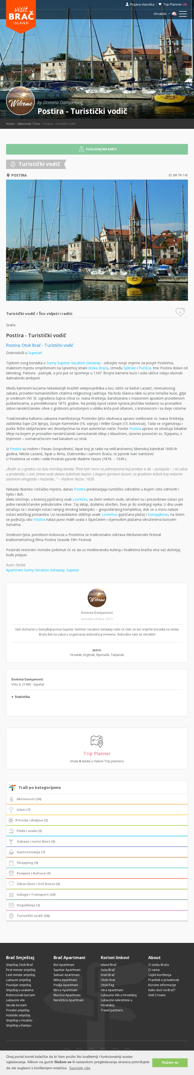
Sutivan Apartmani (67, 975)
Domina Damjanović (97, 612)
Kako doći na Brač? (161, 990)
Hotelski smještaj (18, 1015)
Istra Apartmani (112, 990)
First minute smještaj (20, 970)
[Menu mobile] (183, 15)
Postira (19, 175)
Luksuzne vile (15, 1000)
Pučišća (145, 367)
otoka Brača (98, 367)
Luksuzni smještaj (18, 980)
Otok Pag (107, 985)
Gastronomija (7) (31, 852)
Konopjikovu (158, 514)
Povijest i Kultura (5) (34, 873)
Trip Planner (175, 4)
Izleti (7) (23, 809)
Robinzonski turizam (20, 995)
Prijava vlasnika (142, 4)
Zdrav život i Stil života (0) (38, 884)
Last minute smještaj (20, 975)
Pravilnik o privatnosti (163, 980)
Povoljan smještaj (18, 985)
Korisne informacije (162, 985)
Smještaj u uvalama (19, 990)
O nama (154, 970)
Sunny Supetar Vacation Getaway (73, 362)
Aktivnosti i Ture (29, 124)
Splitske (130, 367)
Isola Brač (108, 970)
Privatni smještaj (17, 1010)
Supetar (34, 352)
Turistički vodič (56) (33, 915)
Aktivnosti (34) (29, 799)
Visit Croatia (156, 995)
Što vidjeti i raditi (55, 313)
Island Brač (109, 965)
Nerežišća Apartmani (69, 1000)
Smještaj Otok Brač (19, 965)
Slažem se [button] (170, 1062)
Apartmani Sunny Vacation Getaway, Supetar (42, 570)
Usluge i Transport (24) (36, 894)
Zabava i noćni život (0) (36, 841)
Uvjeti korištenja (159, 975)
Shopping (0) (27, 862)
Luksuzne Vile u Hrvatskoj (119, 995)
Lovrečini (79, 499)
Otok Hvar (108, 980)
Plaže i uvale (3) (29, 830)
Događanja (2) (28, 905)
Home (10, 124)
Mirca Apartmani (65, 990)
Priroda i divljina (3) (31, 820)
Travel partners (112, 1010)
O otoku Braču (158, 965)
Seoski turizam (16, 1005)
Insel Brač (108, 975)
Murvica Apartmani (67, 995)
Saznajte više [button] (79, 1068)
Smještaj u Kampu (18, 1025)
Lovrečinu (109, 514)
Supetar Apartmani (67, 970)
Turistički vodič (20, 313)
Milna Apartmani (65, 980)
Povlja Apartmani (66, 985)
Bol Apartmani (64, 965)
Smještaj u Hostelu (19, 1020)
